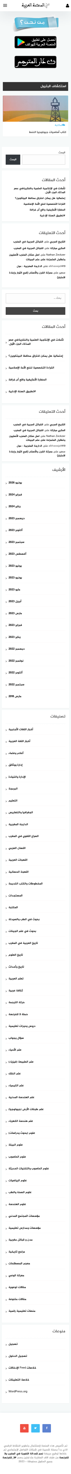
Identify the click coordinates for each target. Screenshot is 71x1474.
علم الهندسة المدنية (21, 1097)
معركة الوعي (16, 1276)
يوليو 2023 (15, 566)
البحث (62, 152)
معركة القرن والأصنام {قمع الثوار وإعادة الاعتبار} (37, 454)
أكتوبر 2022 (16, 673)
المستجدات (16, 896)
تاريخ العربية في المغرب (23, 943)
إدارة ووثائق (16, 765)
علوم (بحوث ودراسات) (22, 1133)
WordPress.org (18, 1392)
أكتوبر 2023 (16, 530)
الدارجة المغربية (18, 825)
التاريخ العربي (57, 242)
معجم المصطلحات (19, 1264)
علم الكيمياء (16, 1086)
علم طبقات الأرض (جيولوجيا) (26, 1109)
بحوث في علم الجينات (22, 931)
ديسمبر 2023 (17, 519)
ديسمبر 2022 (17, 649)
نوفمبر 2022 (16, 661)
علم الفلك (15, 1074)
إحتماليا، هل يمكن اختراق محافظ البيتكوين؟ (40, 198)
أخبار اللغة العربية (19, 741)
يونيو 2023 (15, 578)
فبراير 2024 (15, 495)
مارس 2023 (15, 613)
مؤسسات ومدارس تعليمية (25, 1228)
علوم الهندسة (17, 1204)
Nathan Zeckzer (55, 255)
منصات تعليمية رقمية (22, 1311)
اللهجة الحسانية (19, 872)
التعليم (13, 801)
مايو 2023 (14, 590)
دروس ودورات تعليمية (22, 1026)
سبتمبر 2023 (16, 542)
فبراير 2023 (15, 625)
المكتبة (13, 908)
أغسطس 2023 (17, 554)
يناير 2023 (15, 637)
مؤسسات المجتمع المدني (24, 1216)
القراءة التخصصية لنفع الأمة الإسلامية (44, 204)
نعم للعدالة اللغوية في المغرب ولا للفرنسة (36, 1456)
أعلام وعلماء (16, 753)
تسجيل (13, 1344)
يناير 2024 (15, 507)
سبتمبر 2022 (16, 685)
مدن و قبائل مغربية (21, 1240)
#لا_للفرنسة (9, 1457)
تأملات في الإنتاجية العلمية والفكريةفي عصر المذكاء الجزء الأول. (39, 190)
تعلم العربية (16, 979)
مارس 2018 (15, 696)
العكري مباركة (57, 248)
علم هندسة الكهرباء (21, 1121)
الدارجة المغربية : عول (29, 266)
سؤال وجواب (16, 1038)
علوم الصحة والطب (20, 1192)
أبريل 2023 (15, 602)
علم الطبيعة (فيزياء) (21, 1062)
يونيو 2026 (15, 483)
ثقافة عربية (16, 991)
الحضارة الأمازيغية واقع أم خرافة (47, 210)
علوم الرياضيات (18, 1181)
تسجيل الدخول (18, 1356)
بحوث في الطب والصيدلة (24, 919)
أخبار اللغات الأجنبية (21, 730)
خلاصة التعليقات (19, 1380)
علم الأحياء (15, 1050)
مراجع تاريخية (17, 1252)
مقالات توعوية (17, 1287)
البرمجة (13, 789)
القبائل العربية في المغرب (28, 242)
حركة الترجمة (17, 1002)
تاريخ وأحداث (16, 967)
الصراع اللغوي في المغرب (24, 836)
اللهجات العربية (18, 860)
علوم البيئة (16, 1145)
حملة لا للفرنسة (18, 1014)
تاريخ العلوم (16, 955)
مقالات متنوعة (17, 1299)
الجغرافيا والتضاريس (21, 813)
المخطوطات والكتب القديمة (26, 884)
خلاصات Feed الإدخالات (22, 1368)
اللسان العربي (17, 848)
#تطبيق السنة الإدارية (52, 215)
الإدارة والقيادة (17, 777)
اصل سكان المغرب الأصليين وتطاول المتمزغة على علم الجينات (37, 438)
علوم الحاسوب (17, 1157)
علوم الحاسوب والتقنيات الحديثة (29, 1169)
